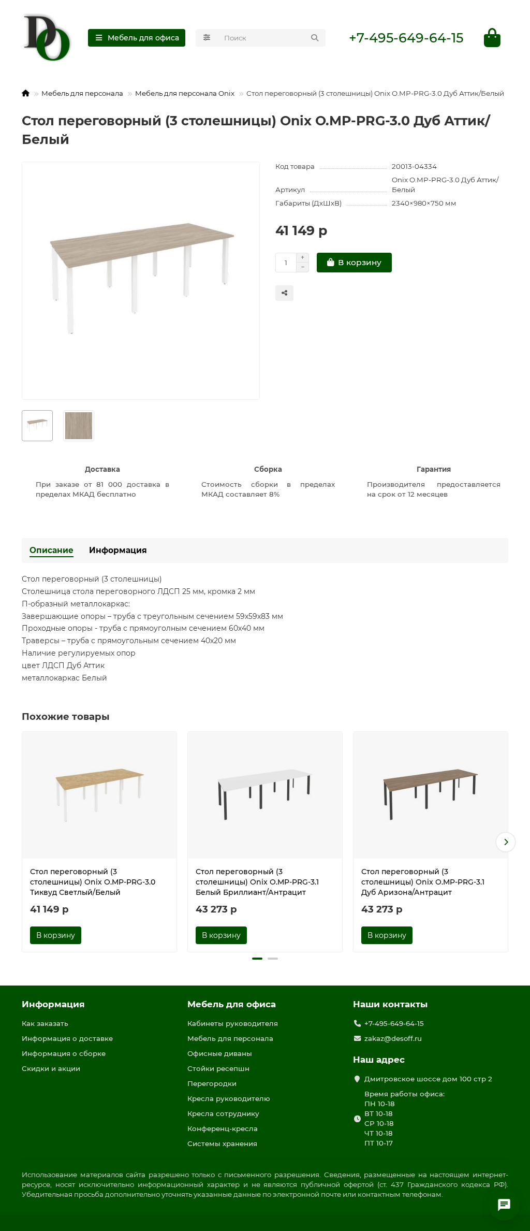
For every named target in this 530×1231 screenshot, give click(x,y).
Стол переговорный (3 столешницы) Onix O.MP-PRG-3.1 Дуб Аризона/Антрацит (422, 882)
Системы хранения (222, 1143)
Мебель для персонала (82, 93)
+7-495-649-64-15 (406, 38)
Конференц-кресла (222, 1128)
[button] (24, 842)
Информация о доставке (67, 1038)
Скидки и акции (51, 1068)
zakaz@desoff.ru (393, 1038)
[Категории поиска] (207, 38)
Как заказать (45, 1023)
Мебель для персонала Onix (184, 93)
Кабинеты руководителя (232, 1023)
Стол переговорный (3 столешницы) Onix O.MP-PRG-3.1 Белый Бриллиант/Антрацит (257, 882)
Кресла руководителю (228, 1098)
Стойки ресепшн (218, 1068)
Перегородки (212, 1083)
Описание (51, 550)
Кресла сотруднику (223, 1113)
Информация (118, 550)
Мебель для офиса (231, 1004)
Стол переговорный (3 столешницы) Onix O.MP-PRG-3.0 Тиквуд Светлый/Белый (92, 882)
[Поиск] (314, 38)
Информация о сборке (64, 1053)
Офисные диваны (219, 1053)
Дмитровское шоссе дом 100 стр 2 (428, 1079)
